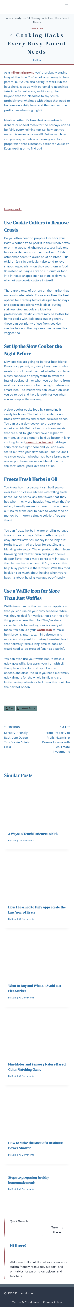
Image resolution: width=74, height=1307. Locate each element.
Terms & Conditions (25, 1302)
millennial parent (22, 72)
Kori (38, 60)
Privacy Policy (52, 1302)
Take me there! (57, 1229)
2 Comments (26, 840)
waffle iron (44, 630)
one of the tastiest (39, 442)
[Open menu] (67, 5)
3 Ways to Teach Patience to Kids (33, 833)
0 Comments (26, 919)
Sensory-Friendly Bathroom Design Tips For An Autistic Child (17, 737)
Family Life (37, 28)
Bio (11, 708)
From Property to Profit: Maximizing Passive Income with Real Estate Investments (56, 739)
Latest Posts (27, 708)
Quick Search (19, 1221)
